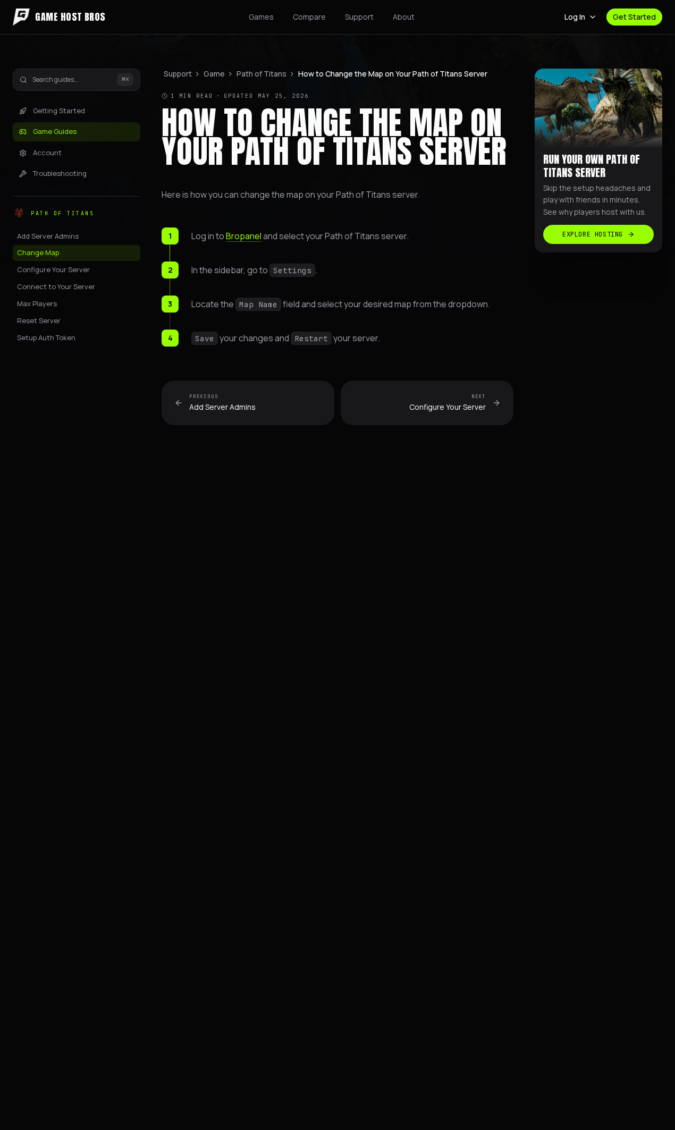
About (404, 17)
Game (214, 74)
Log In (574, 17)
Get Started (634, 17)
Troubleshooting (60, 174)
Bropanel (243, 236)
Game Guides (55, 132)
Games (261, 17)
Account (47, 152)
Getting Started (59, 110)
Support (359, 17)
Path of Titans (261, 74)
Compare (309, 17)
